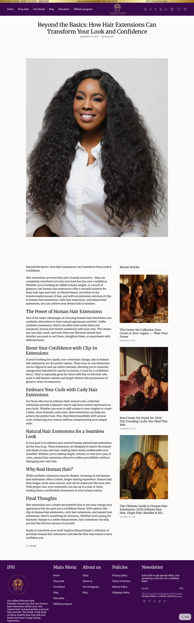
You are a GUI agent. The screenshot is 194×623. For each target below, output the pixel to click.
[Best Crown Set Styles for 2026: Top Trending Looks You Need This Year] (144, 379)
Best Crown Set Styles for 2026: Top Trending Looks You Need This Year (144, 421)
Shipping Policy (121, 592)
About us (87, 581)
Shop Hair (58, 581)
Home (56, 575)
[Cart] (185, 9)
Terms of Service (121, 581)
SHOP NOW (44, 1)
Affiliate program (62, 603)
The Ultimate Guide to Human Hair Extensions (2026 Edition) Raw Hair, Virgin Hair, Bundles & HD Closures (143, 509)
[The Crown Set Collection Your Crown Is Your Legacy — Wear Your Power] (144, 299)
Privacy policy (119, 575)
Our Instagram (91, 586)
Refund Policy (119, 586)
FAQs (85, 575)
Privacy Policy (149, 596)
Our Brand (59, 586)
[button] (23, 9)
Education (58, 598)
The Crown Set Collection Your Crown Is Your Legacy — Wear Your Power (144, 333)
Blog (55, 592)
